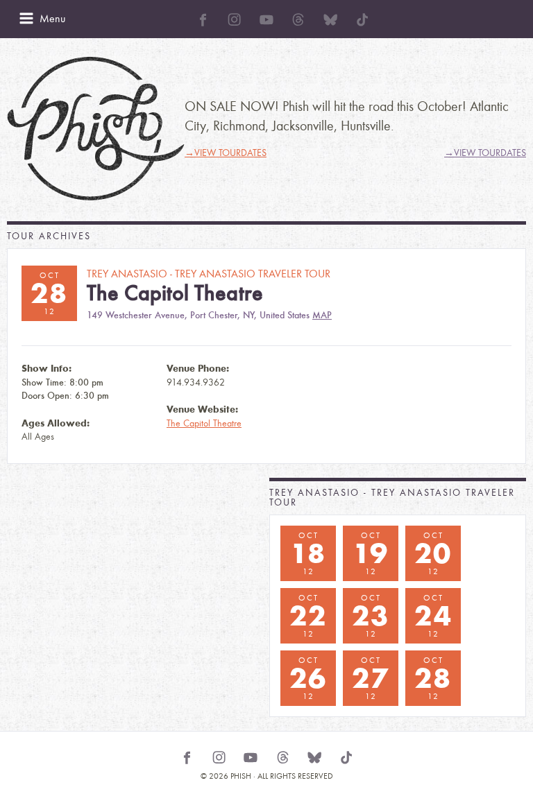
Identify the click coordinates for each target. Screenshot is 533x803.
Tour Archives (49, 236)
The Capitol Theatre (204, 423)
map (322, 315)
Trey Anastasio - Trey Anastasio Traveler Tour (392, 497)
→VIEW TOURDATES (225, 153)
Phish (96, 128)
